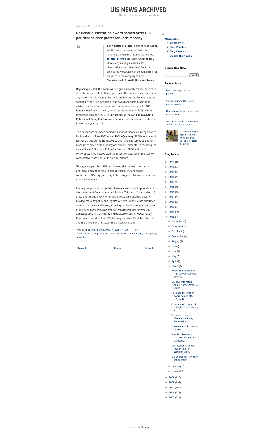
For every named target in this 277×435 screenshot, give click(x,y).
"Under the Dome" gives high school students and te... (184, 273)
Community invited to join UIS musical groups (180, 102)
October (176, 231)
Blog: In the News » (181, 55)
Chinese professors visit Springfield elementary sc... (184, 307)
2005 (172, 397)
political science (116, 58)
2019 (172, 171)
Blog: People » (178, 47)
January (176, 371)
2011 (172, 211)
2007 (172, 387)
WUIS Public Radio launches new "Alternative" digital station (182, 123)
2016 (172, 186)
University (81, 237)
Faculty (139, 233)
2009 (172, 377)
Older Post (151, 248)
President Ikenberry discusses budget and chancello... (183, 337)
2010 (172, 216)
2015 (172, 191)
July (174, 246)
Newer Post (83, 248)
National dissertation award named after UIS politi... (182, 295)
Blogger (145, 427)
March (175, 266)
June (174, 251)
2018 (172, 176)
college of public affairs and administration (113, 233)
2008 (172, 382)
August (176, 241)
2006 (172, 392)
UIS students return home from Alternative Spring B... (185, 284)
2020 (172, 166)
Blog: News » (177, 42)
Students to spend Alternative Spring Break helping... (182, 318)
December (177, 221)
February (177, 366)
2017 (172, 181)
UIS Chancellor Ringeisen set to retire (184, 358)
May (174, 256)
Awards (87, 233)
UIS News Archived (138, 9)
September (178, 236)
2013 (172, 201)
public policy (150, 233)
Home (117, 248)
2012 (172, 206)
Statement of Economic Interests (184, 328)
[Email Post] (136, 229)
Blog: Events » (178, 51)
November (178, 226)
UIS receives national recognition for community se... (182, 348)
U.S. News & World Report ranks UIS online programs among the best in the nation (189, 137)
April (174, 261)
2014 (172, 196)
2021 (172, 161)
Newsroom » (172, 38)
